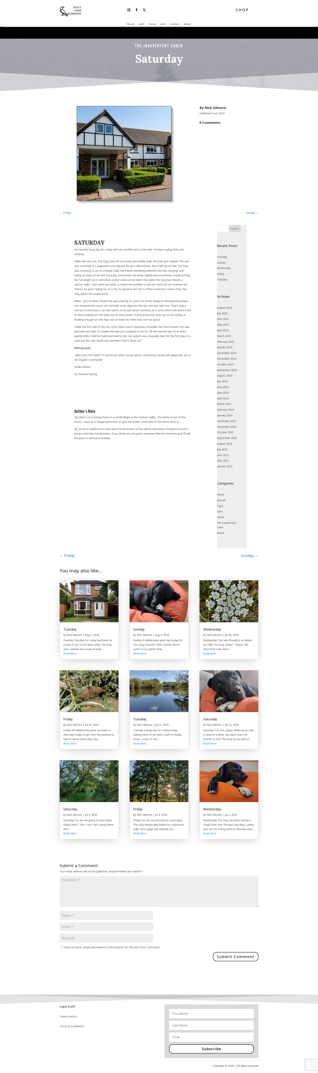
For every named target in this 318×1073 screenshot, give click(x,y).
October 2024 (225, 364)
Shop (242, 9)
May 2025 (223, 324)
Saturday (70, 809)
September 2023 (227, 438)
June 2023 (223, 455)
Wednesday (224, 268)
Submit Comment (235, 956)
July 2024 (222, 381)
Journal (221, 500)
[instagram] (129, 10)
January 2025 (224, 347)
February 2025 (225, 341)
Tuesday (222, 257)
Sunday (221, 262)
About (187, 24)
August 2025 (224, 307)
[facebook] (136, 10)
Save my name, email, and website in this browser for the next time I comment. (112, 947)
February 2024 (225, 409)
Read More (70, 653)
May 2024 (223, 392)
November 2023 (226, 426)
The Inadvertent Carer (159, 45)
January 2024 (224, 415)
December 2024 (226, 353)
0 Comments (209, 122)
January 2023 (224, 466)
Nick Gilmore (215, 107)
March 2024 (224, 404)
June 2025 (223, 319)
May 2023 (223, 460)
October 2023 (225, 432)
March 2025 (224, 336)
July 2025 (222, 313)
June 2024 (223, 387)
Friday (220, 274)
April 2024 (223, 398)
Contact (175, 24)
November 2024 (226, 358)
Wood (130, 24)
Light (141, 24)
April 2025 (223, 330)
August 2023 (224, 443)
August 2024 (224, 375)
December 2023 (226, 421)
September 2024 (227, 370)
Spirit (163, 24)
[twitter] (144, 10)
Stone (152, 24)
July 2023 (222, 449)
